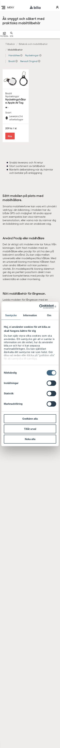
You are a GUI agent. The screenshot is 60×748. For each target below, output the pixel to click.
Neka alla (30, 439)
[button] (15, 55)
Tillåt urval (30, 428)
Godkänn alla (30, 418)
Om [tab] (49, 315)
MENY (10, 7)
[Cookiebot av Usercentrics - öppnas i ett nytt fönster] (42, 306)
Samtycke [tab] (11, 315)
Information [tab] (30, 315)
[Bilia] (35, 8)
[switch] (51, 383)
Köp (10, 136)
